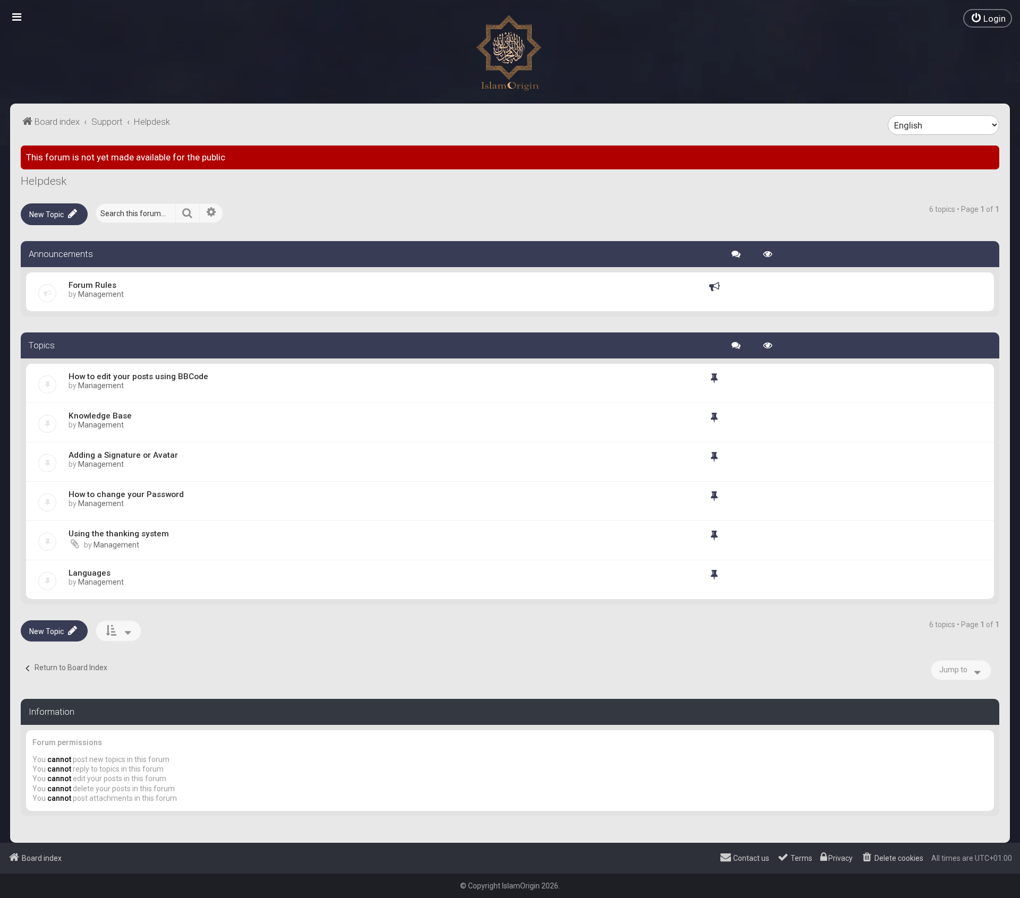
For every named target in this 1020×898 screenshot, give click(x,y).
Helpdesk (43, 181)
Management (101, 294)
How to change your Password (126, 494)
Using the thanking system (119, 533)
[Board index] (510, 53)
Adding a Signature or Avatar (123, 455)
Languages (89, 573)
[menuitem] (987, 18)
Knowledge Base (100, 416)
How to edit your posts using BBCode (138, 376)
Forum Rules (92, 285)
